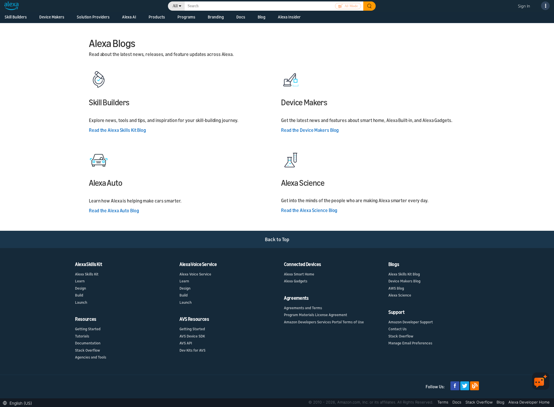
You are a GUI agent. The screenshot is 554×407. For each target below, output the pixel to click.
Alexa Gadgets (295, 281)
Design (80, 288)
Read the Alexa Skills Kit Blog (117, 130)
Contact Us (397, 329)
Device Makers (51, 16)
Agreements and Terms (303, 307)
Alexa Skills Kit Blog (404, 274)
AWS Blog (396, 288)
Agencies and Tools (90, 357)
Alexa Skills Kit (86, 274)
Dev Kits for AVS (192, 350)
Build (79, 295)
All (175, 6)
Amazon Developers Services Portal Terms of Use (324, 322)
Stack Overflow (87, 350)
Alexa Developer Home (529, 402)
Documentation (87, 343)
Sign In (524, 5)
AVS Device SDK (192, 336)
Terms (443, 402)
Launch (81, 302)
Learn (80, 281)
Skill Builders (16, 16)
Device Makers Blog (404, 281)
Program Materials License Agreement (315, 314)
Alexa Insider (289, 16)
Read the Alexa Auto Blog (114, 210)
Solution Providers (93, 16)
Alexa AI (129, 16)
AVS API (185, 343)
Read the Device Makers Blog (310, 130)
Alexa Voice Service (195, 274)
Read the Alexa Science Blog (309, 210)
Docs (457, 402)
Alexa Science (399, 295)
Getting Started (87, 329)
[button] (19, 402)
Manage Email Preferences (410, 343)
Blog (501, 402)
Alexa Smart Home (299, 274)
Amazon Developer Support (410, 322)
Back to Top (277, 239)
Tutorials (82, 336)
